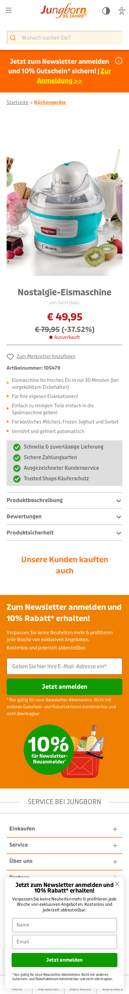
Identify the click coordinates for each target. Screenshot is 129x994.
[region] (64, 198)
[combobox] (64, 38)
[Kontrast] (106, 11)
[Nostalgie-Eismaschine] (64, 198)
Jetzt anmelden (64, 687)
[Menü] (8, 10)
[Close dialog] (117, 884)
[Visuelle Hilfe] (121, 11)
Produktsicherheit (30, 532)
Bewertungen (24, 516)
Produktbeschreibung (35, 500)
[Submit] (14, 37)
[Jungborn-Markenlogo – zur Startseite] (64, 11)
